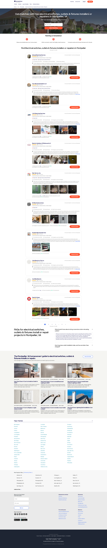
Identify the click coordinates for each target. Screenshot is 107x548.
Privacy (47, 539)
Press (79, 516)
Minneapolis (43, 436)
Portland (69, 424)
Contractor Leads (62, 516)
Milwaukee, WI (20, 480)
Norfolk (69, 452)
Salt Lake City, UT (58, 483)
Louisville (43, 424)
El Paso (68, 442)
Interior (15, 4)
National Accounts (62, 518)
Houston (69, 446)
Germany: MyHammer (46, 535)
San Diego (16, 440)
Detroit (42, 432)
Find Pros (60, 496)
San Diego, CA (20, 486)
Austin (68, 438)
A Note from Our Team (82, 505)
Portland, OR (38, 483)
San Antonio (70, 448)
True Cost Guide (81, 498)
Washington (16, 450)
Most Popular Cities (18, 472)
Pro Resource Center (63, 515)
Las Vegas (43, 444)
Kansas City (43, 440)
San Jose (16, 444)
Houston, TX (38, 477)
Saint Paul (43, 438)
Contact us (80, 520)
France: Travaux (39, 535)
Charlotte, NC (38, 475)
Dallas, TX (75, 475)
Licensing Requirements (82, 507)
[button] (36, 70)
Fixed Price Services (62, 499)
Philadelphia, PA (20, 483)
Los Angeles (17, 434)
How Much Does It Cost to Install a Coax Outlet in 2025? (53, 408)
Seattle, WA (56, 486)
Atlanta (15, 462)
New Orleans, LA (58, 480)
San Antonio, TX (76, 483)
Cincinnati (43, 460)
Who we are (80, 513)
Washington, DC (76, 486)
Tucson (15, 428)
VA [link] (18, 6)
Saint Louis (43, 442)
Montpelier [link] (22, 6)
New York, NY (76, 480)
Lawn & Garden (26, 4)
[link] (53, 56)
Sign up (21, 507)
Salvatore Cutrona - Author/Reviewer (49, 379)
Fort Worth (69, 444)
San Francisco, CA (39, 486)
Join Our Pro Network (63, 513)
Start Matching (53, 28)
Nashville (69, 436)
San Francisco (17, 442)
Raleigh (42, 456)
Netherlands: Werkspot (61, 535)
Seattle (69, 458)
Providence (70, 432)
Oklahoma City (44, 466)
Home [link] (15, 6)
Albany (42, 446)
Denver (15, 446)
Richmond (69, 454)
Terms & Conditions (60, 541)
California (50, 539)
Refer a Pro (80, 501)
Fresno (15, 430)
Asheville (43, 450)
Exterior (19, 4)
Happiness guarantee (82, 522)
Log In (84, 1)
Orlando (16, 458)
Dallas (68, 440)
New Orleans (44, 426)
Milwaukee (69, 462)
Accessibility (59, 539)
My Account (80, 496)
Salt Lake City (70, 450)
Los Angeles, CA (58, 477)
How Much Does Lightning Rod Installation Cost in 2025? (80, 408)
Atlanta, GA (19, 475)
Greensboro (43, 454)
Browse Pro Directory (63, 498)
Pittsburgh (69, 430)
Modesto (16, 436)
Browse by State (28, 472)
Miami (15, 456)
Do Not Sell (54, 539)
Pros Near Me (80, 503)
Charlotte (43, 452)
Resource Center (81, 499)
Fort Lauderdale (17, 452)
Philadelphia (70, 428)
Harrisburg (69, 426)
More (31, 4)
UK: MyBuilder (68, 535)
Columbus (43, 464)
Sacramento (17, 438)
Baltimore (43, 428)
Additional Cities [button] (17, 489)
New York (43, 448)
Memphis (69, 434)
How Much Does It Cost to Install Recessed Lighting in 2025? (52, 382)
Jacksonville (17, 454)
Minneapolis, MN (39, 480)
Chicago (16, 464)
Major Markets (18, 421)
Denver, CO (19, 477)
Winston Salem (44, 458)
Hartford (16, 448)
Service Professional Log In (64, 511)
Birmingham (17, 424)
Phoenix (16, 426)
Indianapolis (16, 466)
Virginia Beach (70, 456)
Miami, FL (75, 477)
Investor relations (81, 518)
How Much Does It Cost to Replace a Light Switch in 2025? (25, 408)
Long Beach (16, 432)
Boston (42, 430)
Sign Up (90, 1)
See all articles (88, 356)
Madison (69, 460)
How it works (80, 511)
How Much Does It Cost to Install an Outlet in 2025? (26, 382)
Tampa (15, 460)
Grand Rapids (44, 434)
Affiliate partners (81, 523)
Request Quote (74, 77)
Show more (78, 94)
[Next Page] (65, 324)
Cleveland (43, 462)
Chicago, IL (56, 475)
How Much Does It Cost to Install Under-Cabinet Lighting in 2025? (78, 382)
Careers (79, 515)
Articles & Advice (36, 4)
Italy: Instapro (53, 535)
